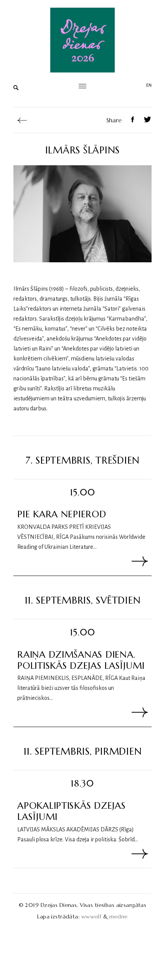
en (149, 85)
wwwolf (91, 916)
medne (118, 916)
